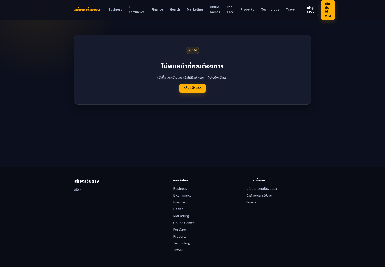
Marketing (195, 9)
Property (247, 9)
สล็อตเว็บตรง (87, 9)
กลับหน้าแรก (192, 88)
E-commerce (137, 10)
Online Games (215, 10)
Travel (290, 9)
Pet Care (230, 10)
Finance (157, 9)
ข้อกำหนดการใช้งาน (259, 195)
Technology (270, 9)
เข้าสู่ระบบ (311, 9)
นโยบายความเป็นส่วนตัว (261, 188)
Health (175, 9)
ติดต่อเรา (251, 202)
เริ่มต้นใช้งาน (328, 10)
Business (115, 9)
